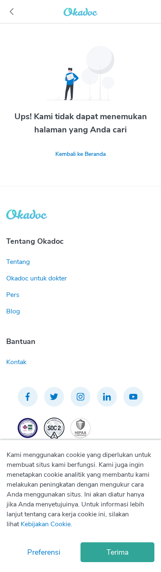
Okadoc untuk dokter (36, 278)
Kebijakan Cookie (46, 524)
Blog (13, 311)
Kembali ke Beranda (80, 154)
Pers (12, 294)
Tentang (18, 261)
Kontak (16, 362)
